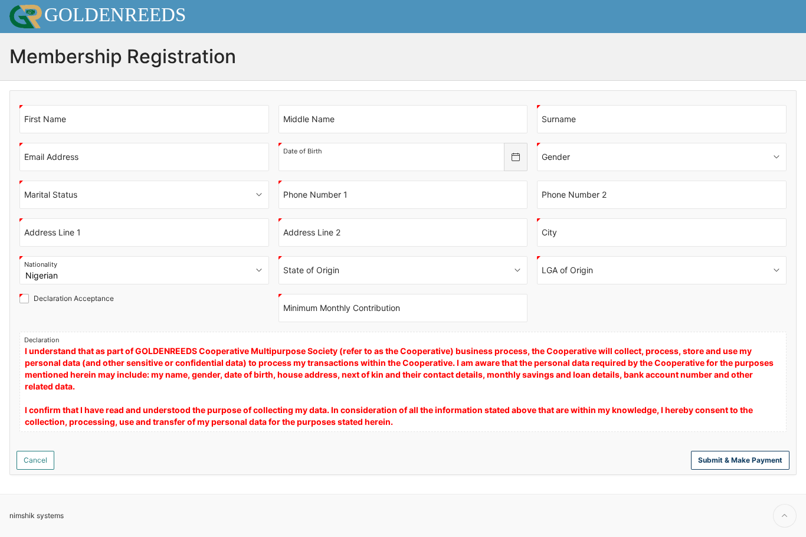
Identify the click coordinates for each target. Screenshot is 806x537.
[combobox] (392, 157)
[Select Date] (515, 157)
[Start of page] (785, 516)
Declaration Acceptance (76, 298)
